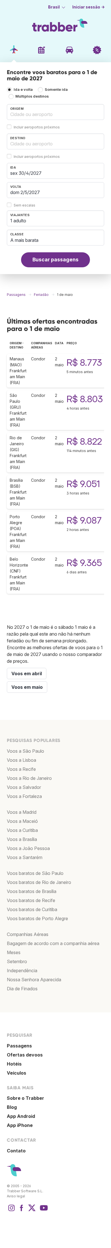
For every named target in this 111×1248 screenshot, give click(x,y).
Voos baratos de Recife (31, 900)
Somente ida (56, 90)
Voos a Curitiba (22, 830)
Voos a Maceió (22, 821)
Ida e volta (23, 90)
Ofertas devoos (25, 1055)
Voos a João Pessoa (28, 848)
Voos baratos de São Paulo (35, 873)
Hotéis (14, 1064)
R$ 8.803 (85, 398)
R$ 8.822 (84, 441)
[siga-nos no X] (31, 1210)
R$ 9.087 (84, 520)
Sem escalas (24, 205)
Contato (16, 1151)
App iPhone (20, 1125)
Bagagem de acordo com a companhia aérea (53, 943)
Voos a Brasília (22, 839)
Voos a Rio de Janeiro (29, 778)
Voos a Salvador (24, 787)
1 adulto (18, 220)
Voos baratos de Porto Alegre (37, 918)
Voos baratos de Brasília (31, 891)
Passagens (19, 1046)
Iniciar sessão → (88, 7)
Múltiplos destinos (32, 96)
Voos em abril (26, 673)
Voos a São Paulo (25, 751)
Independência (22, 970)
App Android (21, 1116)
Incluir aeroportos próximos (37, 127)
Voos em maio (27, 687)
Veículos (16, 1073)
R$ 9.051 (83, 483)
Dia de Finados (22, 988)
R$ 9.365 (84, 562)
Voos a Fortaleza (24, 796)
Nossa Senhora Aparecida (34, 979)
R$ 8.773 (84, 362)
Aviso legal (16, 1196)
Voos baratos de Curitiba (32, 909)
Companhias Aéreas (27, 934)
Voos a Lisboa (21, 760)
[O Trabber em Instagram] (11, 1210)
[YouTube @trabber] (43, 1210)
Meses (13, 952)
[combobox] (55, 112)
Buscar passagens (55, 259)
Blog (12, 1107)
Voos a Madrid (21, 812)
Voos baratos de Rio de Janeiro (39, 882)
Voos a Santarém (24, 857)
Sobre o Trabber (25, 1098)
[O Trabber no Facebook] (21, 1210)
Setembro (17, 961)
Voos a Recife (21, 769)
